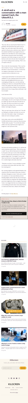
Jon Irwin (8, 23)
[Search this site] (24, 2)
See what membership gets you (14, 213)
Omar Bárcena (14, 193)
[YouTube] (16, 378)
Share (23, 24)
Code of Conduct (19, 387)
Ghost (16, 392)
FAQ (13, 387)
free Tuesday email (9, 216)
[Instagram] (19, 378)
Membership (7, 387)
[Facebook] (11, 378)
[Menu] (26, 2)
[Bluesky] (14, 378)
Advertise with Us (14, 389)
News (3, 7)
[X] (8, 378)
